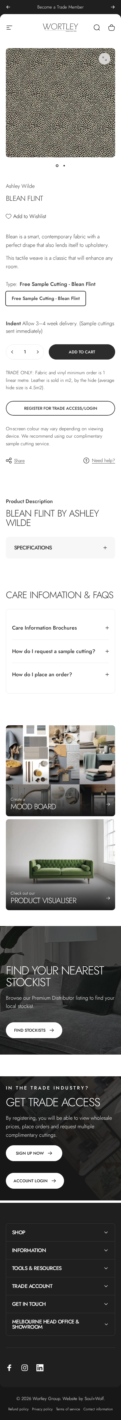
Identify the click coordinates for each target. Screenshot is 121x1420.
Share (19, 460)
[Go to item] (56, 165)
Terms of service (68, 1409)
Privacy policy (42, 1409)
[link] (60, 408)
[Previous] (8, 7)
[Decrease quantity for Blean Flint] (12, 352)
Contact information (98, 1409)
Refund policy (18, 1409)
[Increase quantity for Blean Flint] (37, 352)
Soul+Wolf (94, 1398)
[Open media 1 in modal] (104, 59)
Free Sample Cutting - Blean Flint (46, 298)
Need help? (103, 460)
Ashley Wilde (20, 186)
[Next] (112, 7)
